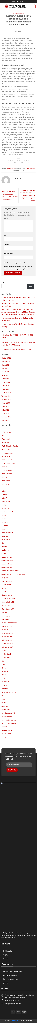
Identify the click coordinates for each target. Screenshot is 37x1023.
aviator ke (4, 519)
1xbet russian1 (6, 484)
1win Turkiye (5, 449)
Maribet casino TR (7, 609)
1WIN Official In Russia (9, 446)
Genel (3, 592)
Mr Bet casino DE (7, 633)
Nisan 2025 (5, 365)
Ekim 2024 (5, 386)
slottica (3, 702)
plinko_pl (4, 675)
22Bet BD (4, 494)
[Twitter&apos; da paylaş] (16, 161)
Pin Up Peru (5, 657)
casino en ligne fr (7, 557)
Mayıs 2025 (5, 361)
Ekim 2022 (5, 406)
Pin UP (4, 650)
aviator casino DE (7, 512)
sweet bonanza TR (8, 713)
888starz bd (5, 501)
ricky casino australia (8, 692)
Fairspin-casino (6, 581)
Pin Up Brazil (6, 654)
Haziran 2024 (6, 400)
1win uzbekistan (7, 453)
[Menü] (28, 6)
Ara (2, 282)
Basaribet (4, 529)
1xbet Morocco (6, 474)
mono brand (5, 616)
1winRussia (5, 456)
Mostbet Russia (6, 626)
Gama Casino (6, 585)
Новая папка (6, 734)
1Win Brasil (5, 439)
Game (3, 588)
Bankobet (4, 526)
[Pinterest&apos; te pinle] (23, 161)
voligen (7, 30)
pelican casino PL (7, 647)
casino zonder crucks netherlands (13, 574)
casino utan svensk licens (10, 571)
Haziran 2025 (6, 358)
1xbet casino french (8, 463)
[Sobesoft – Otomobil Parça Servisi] (15, 6)
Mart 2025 (4, 368)
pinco (3, 661)
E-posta (7, 244)
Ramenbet (5, 682)
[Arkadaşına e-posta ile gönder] (20, 161)
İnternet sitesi (8, 253)
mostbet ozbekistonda (9, 623)
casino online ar (7, 564)
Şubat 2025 (5, 372)
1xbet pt (4, 477)
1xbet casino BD (7, 460)
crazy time (5, 578)
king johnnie (5, 605)
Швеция (4, 737)
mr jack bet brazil (7, 637)
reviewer (4, 689)
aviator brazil (5, 508)
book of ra (4, 546)
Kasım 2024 (5, 382)
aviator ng (4, 522)
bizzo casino (5, 540)
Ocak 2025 (5, 375)
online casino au (7, 640)
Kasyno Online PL (7, 602)
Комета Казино (6, 730)
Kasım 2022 (5, 403)
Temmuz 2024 (6, 396)
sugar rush (5, 706)
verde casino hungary (9, 720)
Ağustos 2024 (6, 393)
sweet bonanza (6, 709)
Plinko (3, 664)
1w (2, 435)
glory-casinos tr (6, 595)
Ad (5, 235)
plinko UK (4, 671)
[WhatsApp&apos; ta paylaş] (9, 161)
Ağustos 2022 (6, 413)
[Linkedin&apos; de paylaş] (27, 161)
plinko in (4, 668)
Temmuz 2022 (6, 417)
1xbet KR (4, 467)
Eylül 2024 (5, 389)
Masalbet (4, 612)
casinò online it (6, 567)
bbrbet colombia (7, 533)
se (2, 695)
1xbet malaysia (6, 470)
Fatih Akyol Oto (6, 335)
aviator (3, 505)
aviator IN (4, 515)
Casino (4, 553)
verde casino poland (8, 723)
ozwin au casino (7, 643)
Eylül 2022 (5, 410)
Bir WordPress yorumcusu (10, 349)
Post (3, 678)
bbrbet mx (4, 536)
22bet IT (4, 498)
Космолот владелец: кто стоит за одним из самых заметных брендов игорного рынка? (28, 195)
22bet (3, 491)
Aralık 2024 (5, 379)
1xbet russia (5, 481)
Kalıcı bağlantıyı (30, 168)
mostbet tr (4, 630)
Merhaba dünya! (26, 349)
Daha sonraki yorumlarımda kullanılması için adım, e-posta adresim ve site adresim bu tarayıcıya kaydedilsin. (18, 266)
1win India (5, 442)
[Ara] (2, 6)
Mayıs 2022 (5, 420)
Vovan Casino (6, 727)
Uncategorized (18, 13)
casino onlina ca (7, 560)
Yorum (6, 218)
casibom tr (5, 550)
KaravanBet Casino (8, 598)
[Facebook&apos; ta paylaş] (13, 161)
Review (4, 685)
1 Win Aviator (6, 432)
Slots (3, 699)
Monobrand (5, 619)
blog (3, 543)
